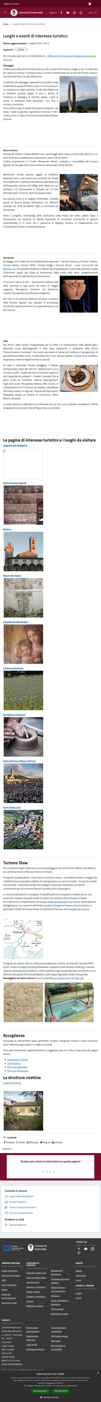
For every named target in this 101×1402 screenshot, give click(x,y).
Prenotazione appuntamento (32, 1329)
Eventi (79, 1298)
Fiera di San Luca (12, 807)
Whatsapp (33, 1142)
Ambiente (55, 1295)
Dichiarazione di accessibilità (58, 1347)
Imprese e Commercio (36, 1287)
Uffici (4, 1280)
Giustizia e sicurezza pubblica (60, 1280)
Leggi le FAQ (31, 1344)
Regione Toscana (11, 3)
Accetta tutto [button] (40, 1391)
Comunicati (81, 1275)
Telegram (46, 1142)
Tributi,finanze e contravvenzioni (58, 1289)
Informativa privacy (59, 1336)
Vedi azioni (6, 1148)
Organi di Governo (10, 1270)
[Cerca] (95, 12)
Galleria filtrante (28, 967)
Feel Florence (14, 1063)
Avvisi (78, 1280)
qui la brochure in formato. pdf (69, 978)
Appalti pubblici (33, 1291)
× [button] (98, 1373)
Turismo (29, 1301)
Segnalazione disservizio (32, 1338)
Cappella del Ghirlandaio (15, 622)
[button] (50, 1397)
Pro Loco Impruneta (17, 1067)
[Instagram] (73, 12)
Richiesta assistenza (35, 1349)
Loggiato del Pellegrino (15, 445)
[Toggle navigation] (5, 12)
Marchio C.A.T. (10, 269)
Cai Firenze (74, 902)
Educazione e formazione (57, 1272)
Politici (5, 1289)
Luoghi (79, 1293)
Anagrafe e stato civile (36, 1272)
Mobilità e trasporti (34, 1306)
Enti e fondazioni (9, 1284)
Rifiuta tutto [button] (61, 1391)
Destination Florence (17, 1060)
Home (5, 24)
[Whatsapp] (80, 12)
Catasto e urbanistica (35, 1296)
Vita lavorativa (32, 1282)
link (75, 1386)
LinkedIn (58, 1142)
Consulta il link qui (12, 1083)
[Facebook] (60, 12)
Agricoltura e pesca (59, 1313)
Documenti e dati (9, 1302)
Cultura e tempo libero (36, 1277)
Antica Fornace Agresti (15, 483)
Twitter (22, 1142)
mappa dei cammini (79, 909)
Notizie (79, 1270)
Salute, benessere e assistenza (60, 1302)
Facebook (10, 1142)
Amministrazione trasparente (58, 1329)
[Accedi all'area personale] (89, 3)
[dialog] (50, 1386)
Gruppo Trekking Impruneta (53, 902)
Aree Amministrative (11, 1275)
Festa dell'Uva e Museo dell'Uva (19, 761)
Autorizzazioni (57, 1309)
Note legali (56, 1340)
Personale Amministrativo (9, 1296)
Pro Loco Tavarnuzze (17, 1071)
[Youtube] (66, 12)
